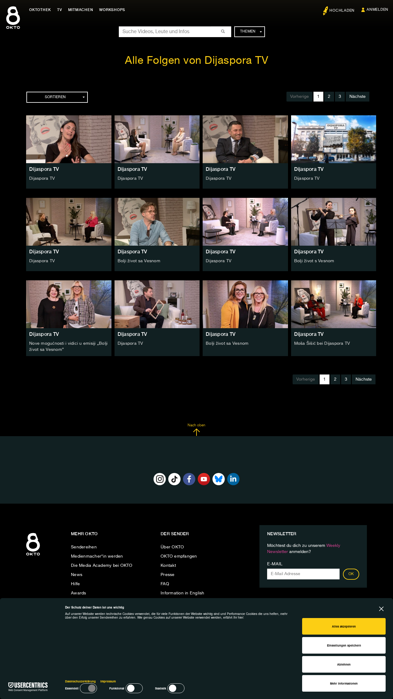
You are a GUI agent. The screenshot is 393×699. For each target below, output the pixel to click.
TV (59, 10)
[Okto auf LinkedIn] (233, 479)
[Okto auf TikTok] (174, 479)
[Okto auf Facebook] (189, 479)
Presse (168, 575)
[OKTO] (13, 23)
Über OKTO (172, 547)
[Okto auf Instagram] (160, 479)
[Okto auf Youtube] (204, 479)
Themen (248, 31)
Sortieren (55, 97)
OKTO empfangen (179, 556)
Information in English (182, 593)
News (76, 575)
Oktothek (40, 10)
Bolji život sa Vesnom (139, 261)
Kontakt (168, 565)
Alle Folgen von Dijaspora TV (196, 61)
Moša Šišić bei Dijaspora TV (322, 343)
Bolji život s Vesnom (314, 261)
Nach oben (196, 425)
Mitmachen (80, 10)
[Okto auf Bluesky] (218, 479)
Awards (78, 593)
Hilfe (75, 584)
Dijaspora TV (44, 169)
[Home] (33, 556)
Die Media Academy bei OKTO (102, 565)
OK (351, 574)
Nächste (357, 96)
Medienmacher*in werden (97, 556)
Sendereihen (84, 547)
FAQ (165, 584)
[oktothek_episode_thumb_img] (68, 139)
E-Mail (275, 564)
